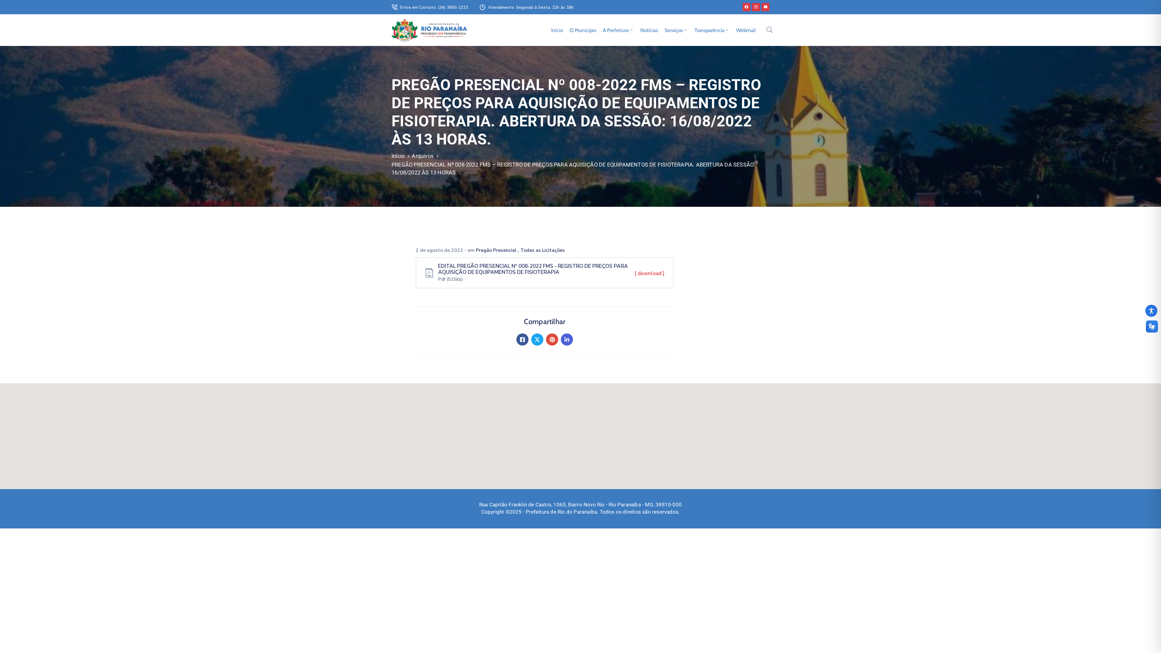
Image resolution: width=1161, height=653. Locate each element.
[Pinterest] (552, 339)
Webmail (746, 30)
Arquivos (423, 156)
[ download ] (650, 273)
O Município (583, 30)
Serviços (674, 30)
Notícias (649, 30)
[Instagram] (756, 7)
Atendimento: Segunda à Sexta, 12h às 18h (531, 7)
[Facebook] (746, 7)
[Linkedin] (567, 339)
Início (557, 30)
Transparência (709, 30)
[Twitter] (537, 339)
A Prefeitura (616, 30)
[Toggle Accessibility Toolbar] (1151, 310)
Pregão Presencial (497, 250)
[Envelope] (765, 7)
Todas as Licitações (542, 250)
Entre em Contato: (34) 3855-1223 (434, 7)
